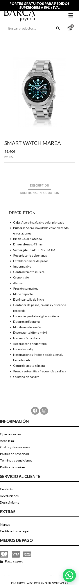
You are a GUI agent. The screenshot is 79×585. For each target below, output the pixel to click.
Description (39, 185)
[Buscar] (58, 28)
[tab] (39, 186)
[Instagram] (44, 411)
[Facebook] (35, 411)
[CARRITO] (69, 28)
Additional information (39, 193)
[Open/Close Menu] (71, 15)
